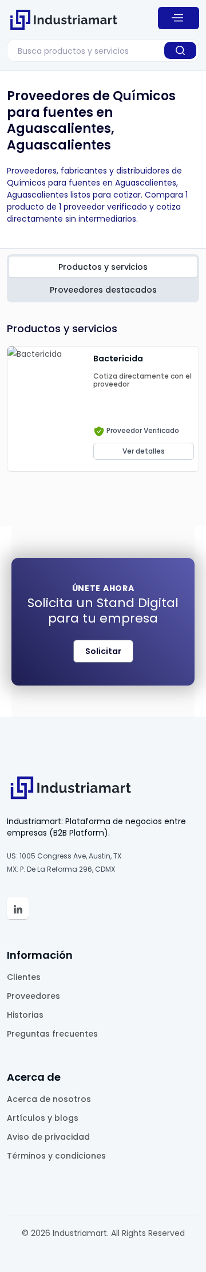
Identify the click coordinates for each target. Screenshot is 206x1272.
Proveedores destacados (103, 290)
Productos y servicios (103, 267)
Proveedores (33, 996)
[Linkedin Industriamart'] (18, 908)
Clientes (24, 977)
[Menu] (178, 18)
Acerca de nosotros (49, 1099)
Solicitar (103, 651)
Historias (25, 1015)
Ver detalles (143, 451)
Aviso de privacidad (48, 1137)
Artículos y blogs (42, 1118)
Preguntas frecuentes (52, 1033)
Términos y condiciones (56, 1155)
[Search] (180, 50)
